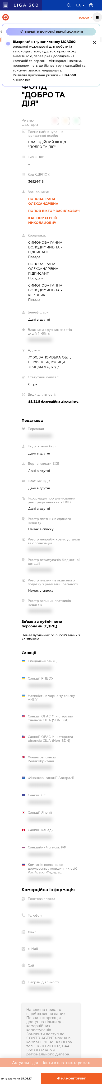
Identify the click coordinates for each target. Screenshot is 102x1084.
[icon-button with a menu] (97, 17)
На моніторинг (73, 1078)
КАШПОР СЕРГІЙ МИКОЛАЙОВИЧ (42, 220)
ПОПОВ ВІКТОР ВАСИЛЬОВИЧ (54, 211)
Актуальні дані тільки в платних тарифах (51, 1063)
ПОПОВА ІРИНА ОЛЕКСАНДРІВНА (43, 201)
